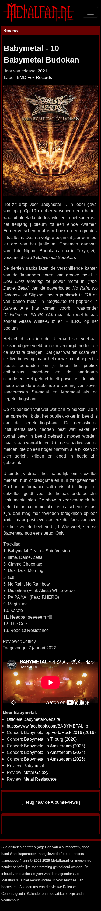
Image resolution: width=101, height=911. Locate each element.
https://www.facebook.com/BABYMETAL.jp (47, 725)
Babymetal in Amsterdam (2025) (54, 759)
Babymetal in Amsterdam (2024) (54, 752)
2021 (42, 71)
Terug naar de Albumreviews (50, 802)
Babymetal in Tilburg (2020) (50, 739)
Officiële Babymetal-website (33, 719)
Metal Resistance (40, 779)
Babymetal (33, 765)
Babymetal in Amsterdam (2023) (54, 745)
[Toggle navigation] (90, 12)
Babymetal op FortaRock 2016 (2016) (60, 732)
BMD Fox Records (34, 77)
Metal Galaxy (35, 772)
